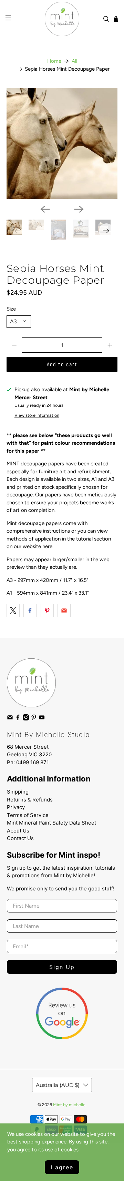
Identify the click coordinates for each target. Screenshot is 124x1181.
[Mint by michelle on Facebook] (18, 719)
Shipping (18, 791)
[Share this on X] (13, 610)
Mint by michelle (69, 1104)
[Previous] (45, 209)
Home (54, 61)
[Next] (79, 209)
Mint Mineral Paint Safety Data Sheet (51, 822)
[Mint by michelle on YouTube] (42, 719)
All (74, 61)
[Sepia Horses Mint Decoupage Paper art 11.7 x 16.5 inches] (62, 143)
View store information (36, 415)
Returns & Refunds (30, 799)
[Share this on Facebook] (30, 610)
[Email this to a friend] (64, 610)
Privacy (16, 807)
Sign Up (62, 966)
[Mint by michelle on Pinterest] (34, 719)
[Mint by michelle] (62, 19)
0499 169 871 (32, 762)
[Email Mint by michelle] (10, 719)
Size (11, 309)
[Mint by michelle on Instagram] (26, 719)
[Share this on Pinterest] (47, 610)
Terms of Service (28, 815)
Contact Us (20, 838)
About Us (18, 830)
